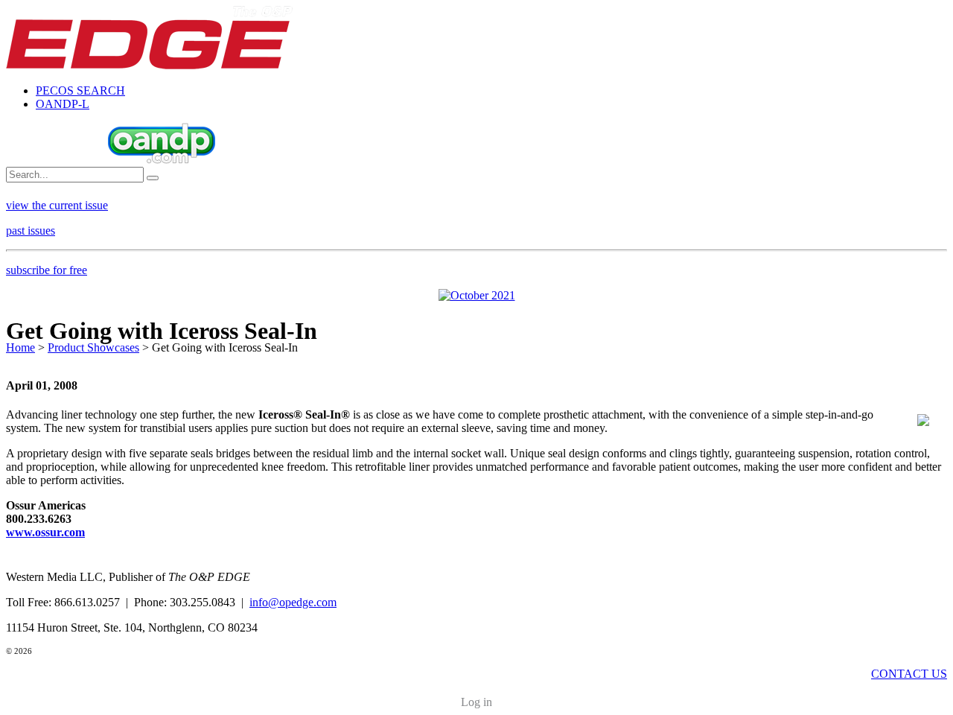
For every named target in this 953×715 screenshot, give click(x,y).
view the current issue (57, 205)
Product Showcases (93, 347)
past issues (30, 230)
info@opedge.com (293, 602)
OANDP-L (62, 104)
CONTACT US (909, 673)
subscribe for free (46, 270)
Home (20, 347)
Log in (476, 702)
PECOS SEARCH (80, 90)
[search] (153, 178)
